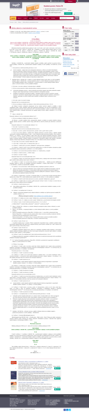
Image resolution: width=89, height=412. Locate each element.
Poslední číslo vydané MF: (69, 64)
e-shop (25, 18)
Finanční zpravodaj (67, 62)
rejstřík (13, 18)
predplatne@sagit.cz (56, 401)
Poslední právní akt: (67, 61)
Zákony (19, 22)
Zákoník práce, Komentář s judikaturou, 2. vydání (31, 382)
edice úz (19, 18)
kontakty (53, 18)
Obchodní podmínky (69, 399)
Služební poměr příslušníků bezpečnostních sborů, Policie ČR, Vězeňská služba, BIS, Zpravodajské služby (48, 4)
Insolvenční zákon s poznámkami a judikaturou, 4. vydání (33, 361)
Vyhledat (77, 18)
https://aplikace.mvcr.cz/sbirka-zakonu (43, 196)
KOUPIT (58, 368)
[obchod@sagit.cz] (77, 1)
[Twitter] (70, 410)
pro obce (42, 18)
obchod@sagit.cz (56, 400)
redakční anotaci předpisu (34, 33)
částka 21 (38, 31)
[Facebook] (65, 410)
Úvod (15, 22)
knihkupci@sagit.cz (54, 403)
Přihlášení (70, 1)
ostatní (47, 18)
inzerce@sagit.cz (52, 404)
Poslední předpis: (67, 66)
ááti (36, 18)
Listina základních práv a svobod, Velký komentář (31, 371)
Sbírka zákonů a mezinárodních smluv (30, 22)
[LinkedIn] (67, 410)
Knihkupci (66, 403)
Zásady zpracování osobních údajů (72, 401)
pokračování (48, 368)
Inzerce (66, 402)
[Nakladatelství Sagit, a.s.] (16, 8)
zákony (30, 18)
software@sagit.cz (53, 402)
